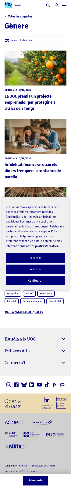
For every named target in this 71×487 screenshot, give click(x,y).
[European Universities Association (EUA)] (55, 434)
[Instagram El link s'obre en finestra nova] (8, 384)
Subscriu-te (35, 480)
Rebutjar (36, 269)
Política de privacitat (29, 471)
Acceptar (36, 258)
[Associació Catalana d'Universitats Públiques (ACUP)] (15, 422)
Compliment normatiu (16, 465)
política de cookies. (47, 246)
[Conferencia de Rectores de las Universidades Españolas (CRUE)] (11, 434)
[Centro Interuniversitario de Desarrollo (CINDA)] (31, 434)
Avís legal (10, 471)
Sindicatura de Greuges (44, 465)
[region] (35, 243)
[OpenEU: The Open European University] (61, 403)
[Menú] (64, 5)
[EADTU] (15, 446)
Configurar (35, 280)
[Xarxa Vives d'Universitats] (42, 422)
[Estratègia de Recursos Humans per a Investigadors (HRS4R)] (46, 403)
